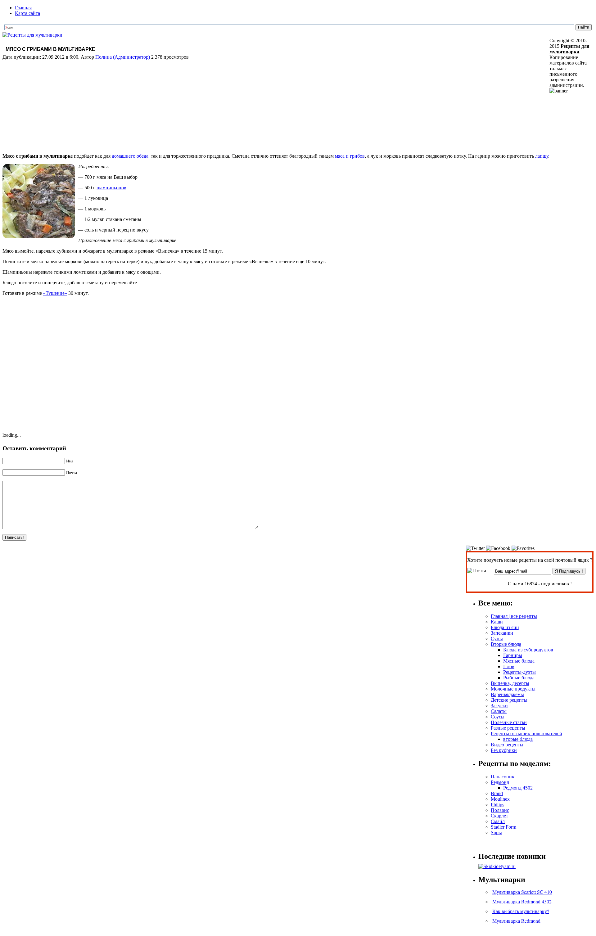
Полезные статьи (509, 722)
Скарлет (499, 815)
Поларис (500, 810)
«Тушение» (55, 293)
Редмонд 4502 (518, 787)
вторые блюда (518, 739)
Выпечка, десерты (510, 683)
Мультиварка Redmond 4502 (522, 901)
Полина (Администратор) (122, 57)
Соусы (497, 716)
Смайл (498, 821)
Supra (496, 832)
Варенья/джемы (507, 694)
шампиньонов (111, 187)
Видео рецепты (507, 744)
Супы (497, 638)
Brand (497, 793)
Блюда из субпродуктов (528, 649)
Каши (497, 621)
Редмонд (500, 782)
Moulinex (500, 799)
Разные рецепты (508, 728)
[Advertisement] (276, 104)
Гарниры (512, 655)
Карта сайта (27, 13)
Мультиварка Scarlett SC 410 (522, 892)
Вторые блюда (506, 644)
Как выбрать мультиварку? (520, 911)
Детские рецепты (509, 700)
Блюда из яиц (505, 627)
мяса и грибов (350, 156)
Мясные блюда (519, 661)
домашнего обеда (130, 156)
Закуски (499, 705)
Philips (497, 804)
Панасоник (502, 776)
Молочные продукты (513, 688)
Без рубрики (504, 750)
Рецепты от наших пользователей (526, 733)
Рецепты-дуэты (519, 672)
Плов (508, 666)
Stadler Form (503, 827)
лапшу (541, 156)
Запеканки (502, 633)
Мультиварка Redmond (516, 920)
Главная (23, 7)
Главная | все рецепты (514, 616)
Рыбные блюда (519, 677)
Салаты (499, 711)
